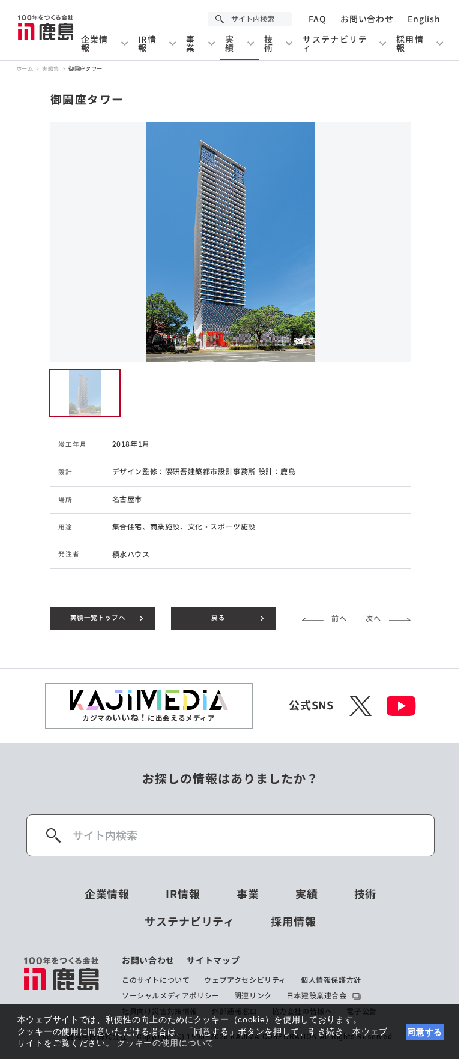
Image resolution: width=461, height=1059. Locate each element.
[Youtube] (401, 706)
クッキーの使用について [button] (165, 1043)
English (424, 19)
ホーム (24, 68)
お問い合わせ (366, 19)
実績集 (50, 68)
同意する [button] (424, 1032)
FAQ (317, 19)
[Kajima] (46, 27)
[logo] (62, 985)
